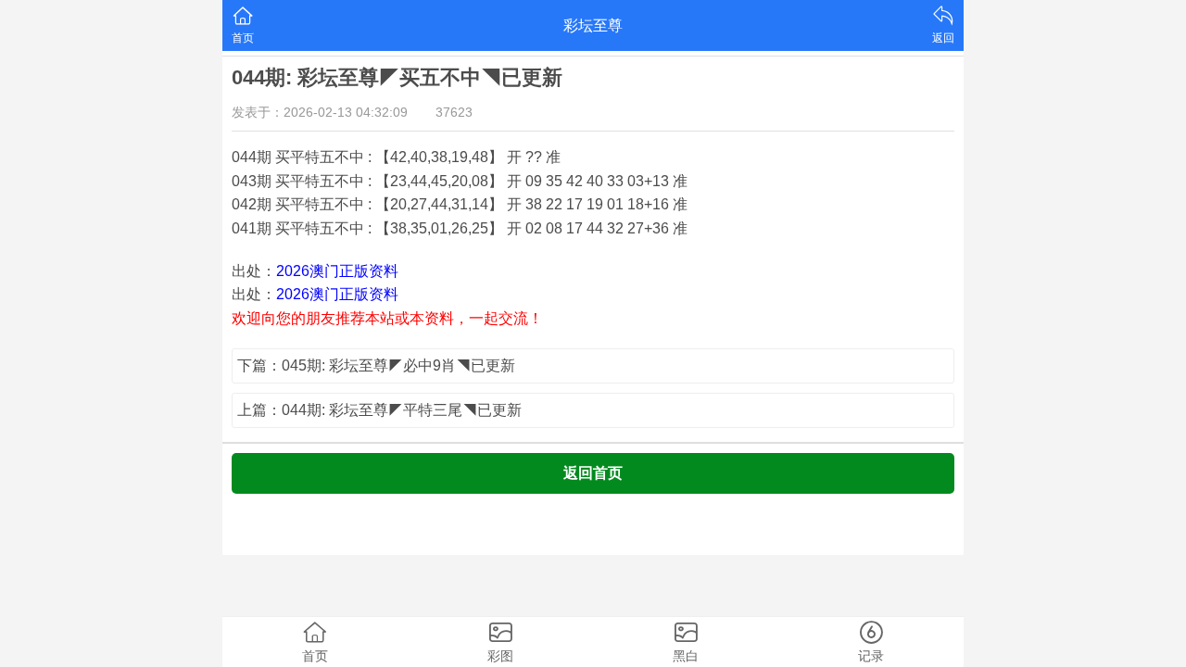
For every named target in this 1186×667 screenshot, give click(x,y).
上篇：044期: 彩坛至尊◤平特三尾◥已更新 (379, 410)
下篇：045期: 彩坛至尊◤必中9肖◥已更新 (376, 365)
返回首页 (593, 473)
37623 (454, 112)
